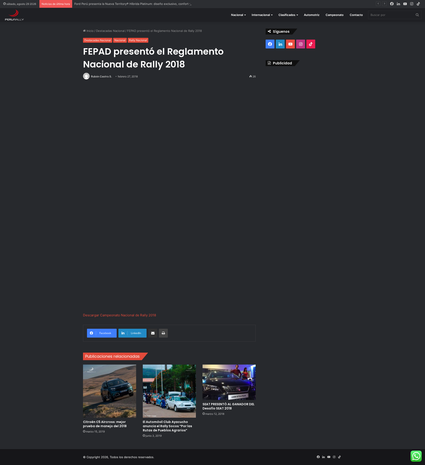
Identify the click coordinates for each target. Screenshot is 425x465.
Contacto (356, 15)
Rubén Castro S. (101, 76)
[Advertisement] (304, 102)
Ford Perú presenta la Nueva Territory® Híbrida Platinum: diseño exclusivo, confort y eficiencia (139, 4)
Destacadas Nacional (110, 31)
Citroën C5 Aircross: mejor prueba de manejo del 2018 (105, 424)
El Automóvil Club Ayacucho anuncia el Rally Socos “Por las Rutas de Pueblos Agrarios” (167, 426)
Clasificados (286, 15)
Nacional (237, 15)
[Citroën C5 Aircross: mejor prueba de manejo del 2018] (109, 391)
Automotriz (311, 15)
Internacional (261, 15)
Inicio (90, 31)
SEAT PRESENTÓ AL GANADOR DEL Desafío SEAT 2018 (229, 406)
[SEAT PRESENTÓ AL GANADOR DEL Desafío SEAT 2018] (229, 382)
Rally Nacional (138, 40)
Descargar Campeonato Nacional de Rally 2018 (119, 315)
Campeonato (335, 15)
